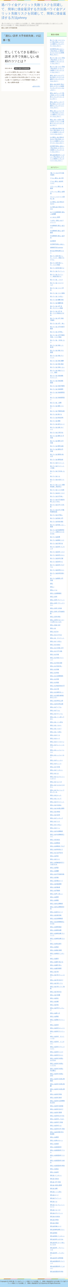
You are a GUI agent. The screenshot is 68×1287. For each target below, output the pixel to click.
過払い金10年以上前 (56, 700)
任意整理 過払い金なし (57, 244)
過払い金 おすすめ (56, 635)
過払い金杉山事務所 (56, 903)
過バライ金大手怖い (56, 515)
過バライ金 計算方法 (56, 432)
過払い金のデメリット (57, 802)
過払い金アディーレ (56, 713)
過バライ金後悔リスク (57, 540)
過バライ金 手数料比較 (57, 411)
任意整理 (53, 241)
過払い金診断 (54, 1001)
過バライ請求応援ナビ (57, 268)
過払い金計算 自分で (56, 980)
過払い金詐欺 (54, 1005)
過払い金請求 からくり (57, 1028)
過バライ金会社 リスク (57, 493)
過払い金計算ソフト (56, 983)
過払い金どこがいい (56, 770)
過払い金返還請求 (55, 1147)
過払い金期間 (54, 897)
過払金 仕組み (54, 1178)
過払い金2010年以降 (56, 704)
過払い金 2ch (54, 631)
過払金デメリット (55, 1198)
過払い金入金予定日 (56, 852)
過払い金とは (54, 773)
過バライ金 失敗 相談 (57, 364)
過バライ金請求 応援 (56, 558)
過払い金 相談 (54, 682)
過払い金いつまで (55, 728)
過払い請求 (53, 596)
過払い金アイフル (55, 707)
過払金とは (53, 1201)
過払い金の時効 (55, 811)
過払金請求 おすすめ (56, 1239)
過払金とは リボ (55, 1210)
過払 (51, 583)
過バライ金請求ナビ (56, 561)
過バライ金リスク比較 (57, 490)
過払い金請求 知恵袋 (56, 1106)
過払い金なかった (55, 795)
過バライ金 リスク (56, 279)
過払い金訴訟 (54, 998)
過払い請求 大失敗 (56, 608)
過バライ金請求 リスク (57, 552)
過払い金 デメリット (57, 638)
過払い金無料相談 (55, 927)
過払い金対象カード (56, 880)
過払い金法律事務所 (56, 918)
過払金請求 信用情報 (56, 1258)
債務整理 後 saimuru (56, 247)
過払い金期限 (54, 900)
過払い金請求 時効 (56, 1094)
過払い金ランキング (56, 818)
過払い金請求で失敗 (56, 1122)
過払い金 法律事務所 (56, 676)
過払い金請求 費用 (56, 1112)
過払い (52, 587)
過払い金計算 (54, 971)
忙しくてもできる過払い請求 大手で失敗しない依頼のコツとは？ (22, 56)
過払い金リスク (55, 821)
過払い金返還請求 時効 (57, 1165)
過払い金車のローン (56, 1140)
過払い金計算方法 (55, 991)
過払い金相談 (54, 947)
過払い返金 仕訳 (55, 625)
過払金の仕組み (55, 1216)
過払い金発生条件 (55, 943)
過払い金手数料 (55, 890)
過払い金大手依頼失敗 (57, 874)
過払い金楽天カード (56, 912)
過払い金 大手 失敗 (56, 651)
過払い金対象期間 (55, 884)
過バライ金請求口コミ (57, 570)
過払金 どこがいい (56, 1175)
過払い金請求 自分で (56, 1109)
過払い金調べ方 (55, 1013)
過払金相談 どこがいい (57, 1236)
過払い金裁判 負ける (56, 962)
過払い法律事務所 (55, 593)
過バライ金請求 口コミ (57, 555)
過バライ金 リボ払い (56, 296)
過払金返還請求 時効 (56, 1271)
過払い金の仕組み (55, 805)
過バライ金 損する (56, 414)
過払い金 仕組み (55, 644)
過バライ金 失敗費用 (56, 389)
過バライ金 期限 (55, 421)
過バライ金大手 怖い (56, 496)
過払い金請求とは (55, 1125)
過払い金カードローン (57, 741)
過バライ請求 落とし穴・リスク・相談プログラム (57, 257)
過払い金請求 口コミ (56, 1055)
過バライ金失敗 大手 (56, 518)
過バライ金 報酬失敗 (56, 303)
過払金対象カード (55, 1226)
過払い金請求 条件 (56, 1097)
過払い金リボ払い (55, 824)
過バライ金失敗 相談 (56, 521)
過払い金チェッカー (56, 760)
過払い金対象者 (55, 887)
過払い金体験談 (55, 843)
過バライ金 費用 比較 (57, 446)
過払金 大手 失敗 (55, 1182)
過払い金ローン (55, 828)
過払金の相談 (54, 1223)
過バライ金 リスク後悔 (57, 293)
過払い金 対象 (54, 669)
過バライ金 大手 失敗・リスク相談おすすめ (57, 313)
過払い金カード (55, 738)
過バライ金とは (55, 476)
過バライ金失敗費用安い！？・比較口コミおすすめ (57, 531)
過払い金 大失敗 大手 (57, 648)
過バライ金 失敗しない (57, 367)
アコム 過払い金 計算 (57, 178)
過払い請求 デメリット (57, 600)
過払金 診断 (54, 1188)
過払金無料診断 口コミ (57, 1229)
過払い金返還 (54, 1143)
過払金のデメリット (56, 1213)
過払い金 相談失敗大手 (57, 685)
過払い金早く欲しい (56, 894)
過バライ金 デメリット (57, 271)
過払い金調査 (54, 1016)
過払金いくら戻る (55, 1192)
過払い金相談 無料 (56, 950)
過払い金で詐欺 (55, 767)
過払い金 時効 (54, 672)
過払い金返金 (54, 1169)
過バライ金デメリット (57, 463)
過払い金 (53, 628)
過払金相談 (53, 1233)
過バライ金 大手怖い (56, 332)
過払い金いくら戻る (56, 722)
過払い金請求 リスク (56, 1052)
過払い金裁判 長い (56, 965)
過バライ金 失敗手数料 (57, 386)
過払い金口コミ (55, 859)
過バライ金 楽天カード (57, 424)
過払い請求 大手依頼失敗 (22, 68)
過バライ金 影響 (55, 402)
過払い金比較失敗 (55, 915)
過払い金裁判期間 (55, 968)
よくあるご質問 (55, 217)
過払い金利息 (54, 856)
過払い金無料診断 (55, 930)
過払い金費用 (54, 1137)
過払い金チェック (55, 763)
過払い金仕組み (55, 839)
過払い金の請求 (55, 815)
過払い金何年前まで (56, 849)
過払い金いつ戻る (55, 732)
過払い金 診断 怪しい (57, 692)
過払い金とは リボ (56, 782)
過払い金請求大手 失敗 (57, 1129)
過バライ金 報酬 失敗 (57, 299)
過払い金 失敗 (54, 654)
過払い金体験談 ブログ (57, 846)
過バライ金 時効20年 (56, 417)
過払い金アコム (55, 710)
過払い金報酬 (54, 871)
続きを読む (36, 86)
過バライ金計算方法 (56, 543)
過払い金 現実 (54, 679)
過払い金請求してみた (57, 1119)
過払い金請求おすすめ (57, 1115)
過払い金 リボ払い (56, 641)
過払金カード (54, 1195)
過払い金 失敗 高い (56, 666)
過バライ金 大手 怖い (57, 323)
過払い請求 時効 (55, 616)
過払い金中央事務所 (56, 831)
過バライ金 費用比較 (56, 459)
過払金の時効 (54, 1219)
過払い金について (55, 798)
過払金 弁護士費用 (56, 1185)
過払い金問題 (54, 867)
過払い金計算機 (55, 995)
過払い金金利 (54, 1172)
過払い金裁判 (54, 958)
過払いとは (53, 590)
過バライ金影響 (55, 537)
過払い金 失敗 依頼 (56, 663)
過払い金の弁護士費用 (57, 808)
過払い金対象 (54, 877)
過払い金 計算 (54, 689)
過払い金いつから (55, 725)
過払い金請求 (54, 1025)
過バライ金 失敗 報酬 (57, 360)
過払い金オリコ (55, 735)
